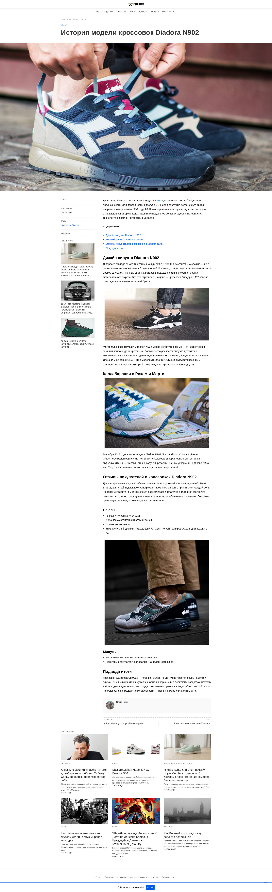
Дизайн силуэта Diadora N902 (123, 235)
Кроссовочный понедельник (178, 763)
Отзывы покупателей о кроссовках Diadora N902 (134, 243)
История (155, 12)
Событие (168, 827)
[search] (210, 4)
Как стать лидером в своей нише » (192, 723)
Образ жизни (168, 12)
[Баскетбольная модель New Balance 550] (136, 747)
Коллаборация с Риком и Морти (125, 239)
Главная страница (69, 19)
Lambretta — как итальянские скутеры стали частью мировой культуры (81, 837)
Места (132, 12)
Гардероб (108, 12)
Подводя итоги (115, 248)
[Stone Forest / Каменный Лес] (136, 4)
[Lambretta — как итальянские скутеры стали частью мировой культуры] (84, 811)
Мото (63, 827)
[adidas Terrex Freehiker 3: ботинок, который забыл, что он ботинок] (77, 328)
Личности (66, 763)
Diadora (156, 200)
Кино (114, 827)
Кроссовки (121, 12)
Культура (143, 12)
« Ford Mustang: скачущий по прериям (124, 723)
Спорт (98, 12)
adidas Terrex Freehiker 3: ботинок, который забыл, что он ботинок (77, 344)
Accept (150, 887)
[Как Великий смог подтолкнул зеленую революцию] (187, 811)
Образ (83, 19)
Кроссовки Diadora (70, 225)
